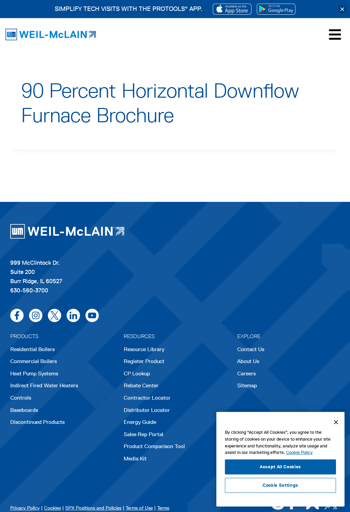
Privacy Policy (25, 508)
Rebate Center (141, 385)
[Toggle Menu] (335, 34)
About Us (248, 361)
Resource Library (144, 349)
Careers (246, 374)
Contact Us (250, 349)
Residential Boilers (32, 349)
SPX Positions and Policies (93, 508)
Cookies (52, 508)
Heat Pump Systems (34, 373)
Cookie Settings (280, 485)
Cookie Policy (299, 452)
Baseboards (24, 410)
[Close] (342, 9)
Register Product (144, 361)
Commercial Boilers (33, 361)
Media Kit (135, 458)
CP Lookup (137, 373)
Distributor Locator (147, 410)
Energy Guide (140, 422)
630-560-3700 (29, 290)
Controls (20, 398)
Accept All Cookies (280, 466)
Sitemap (247, 385)
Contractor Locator (147, 398)
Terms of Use (139, 508)
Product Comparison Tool (154, 446)
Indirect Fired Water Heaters (44, 385)
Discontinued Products (37, 422)
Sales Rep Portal (143, 434)
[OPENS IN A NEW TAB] (232, 9)
